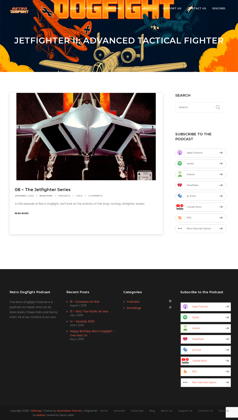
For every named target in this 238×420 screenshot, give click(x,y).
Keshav (41, 415)
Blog (131, 8)
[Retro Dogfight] (19, 10)
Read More (22, 213)
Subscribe (113, 8)
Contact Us (196, 8)
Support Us (172, 8)
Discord (218, 8)
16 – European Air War (85, 302)
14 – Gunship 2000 (82, 321)
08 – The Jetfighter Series (43, 189)
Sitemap (36, 410)
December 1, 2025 (24, 196)
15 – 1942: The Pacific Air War (89, 311)
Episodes (92, 8)
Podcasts (64, 196)
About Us (149, 8)
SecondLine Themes (69, 410)
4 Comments (95, 196)
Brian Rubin (46, 196)
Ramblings (134, 308)
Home (74, 8)
